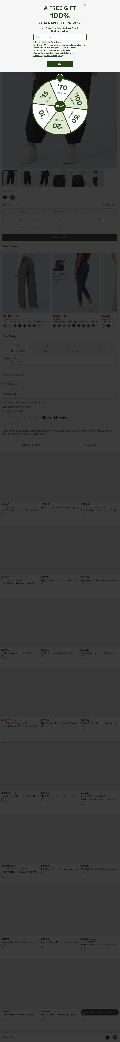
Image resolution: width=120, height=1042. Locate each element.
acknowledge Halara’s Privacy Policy (48, 56)
